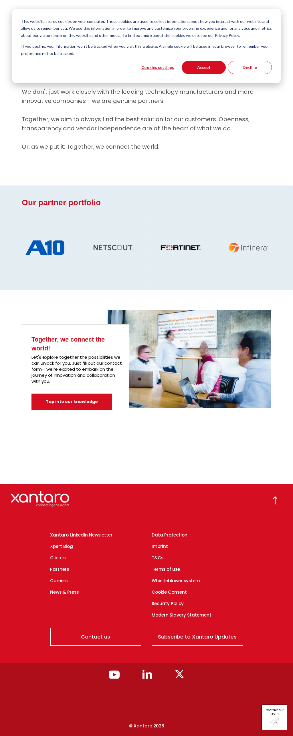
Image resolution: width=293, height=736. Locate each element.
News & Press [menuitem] (64, 592)
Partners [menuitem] (59, 569)
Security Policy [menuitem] (168, 604)
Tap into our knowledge (72, 401)
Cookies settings (157, 67)
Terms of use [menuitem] (166, 569)
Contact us (95, 636)
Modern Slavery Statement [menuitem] (181, 615)
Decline (250, 67)
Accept (204, 67)
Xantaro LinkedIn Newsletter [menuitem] (81, 535)
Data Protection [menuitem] (169, 535)
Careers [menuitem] (59, 581)
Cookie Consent (169, 592)
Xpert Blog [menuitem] (61, 546)
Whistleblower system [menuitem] (176, 581)
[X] (179, 677)
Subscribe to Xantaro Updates (197, 636)
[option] (36, 247)
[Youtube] (114, 677)
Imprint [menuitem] (160, 546)
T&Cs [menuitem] (157, 558)
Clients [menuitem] (58, 558)
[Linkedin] (147, 677)
